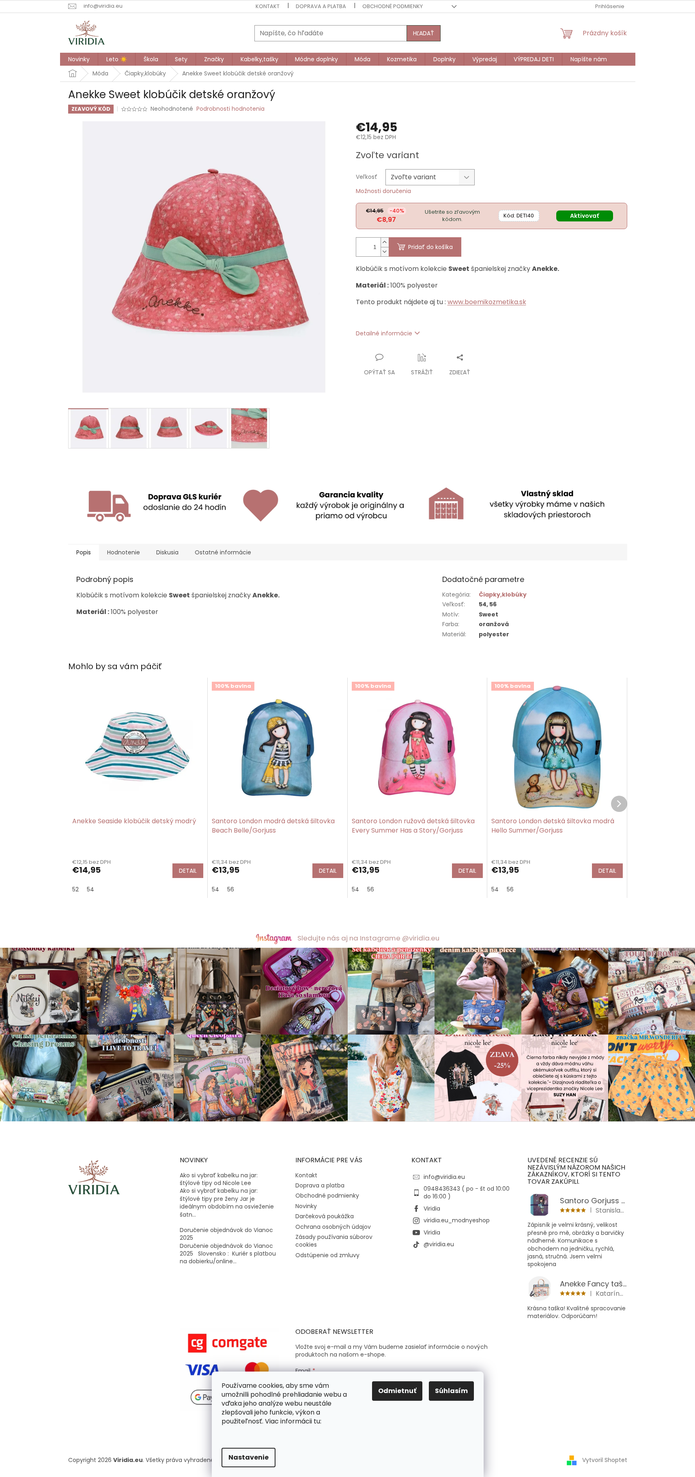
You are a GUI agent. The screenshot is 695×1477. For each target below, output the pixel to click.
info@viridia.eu (444, 1177)
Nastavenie (248, 1457)
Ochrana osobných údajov (333, 1227)
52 (75, 889)
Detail (188, 871)
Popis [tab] (83, 552)
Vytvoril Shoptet (604, 1460)
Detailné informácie (384, 333)
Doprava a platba (321, 6)
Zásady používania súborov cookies (333, 1241)
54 (90, 889)
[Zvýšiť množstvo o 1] (385, 242)
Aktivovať (584, 216)
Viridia (432, 1208)
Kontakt (268, 6)
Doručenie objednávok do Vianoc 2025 (226, 1234)
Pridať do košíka (430, 247)
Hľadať (423, 33)
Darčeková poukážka (324, 1216)
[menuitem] (79, 59)
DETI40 (518, 215)
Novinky (306, 1206)
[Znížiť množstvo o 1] (385, 251)
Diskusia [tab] (167, 552)
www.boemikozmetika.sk (487, 302)
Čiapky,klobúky (503, 594)
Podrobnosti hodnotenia (230, 109)
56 (230, 889)
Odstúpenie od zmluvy (327, 1255)
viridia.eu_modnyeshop (457, 1220)
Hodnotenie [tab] (123, 552)
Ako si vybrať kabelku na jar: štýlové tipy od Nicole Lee (219, 1179)
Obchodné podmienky (392, 6)
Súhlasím (451, 1390)
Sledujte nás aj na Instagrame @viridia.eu (368, 938)
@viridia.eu (439, 1244)
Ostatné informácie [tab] (223, 552)
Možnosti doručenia (383, 191)
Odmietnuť (397, 1390)
